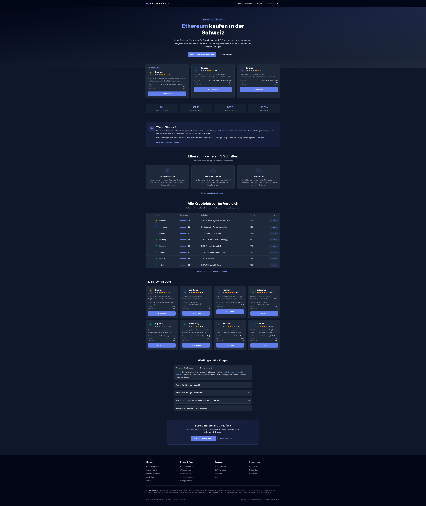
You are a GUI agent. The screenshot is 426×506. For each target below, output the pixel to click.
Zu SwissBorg (196, 345)
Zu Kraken (259, 89)
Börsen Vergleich (186, 466)
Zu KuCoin (230, 345)
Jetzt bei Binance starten (203, 438)
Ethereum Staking (221, 466)
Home (240, 3)
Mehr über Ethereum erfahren (167, 142)
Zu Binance (167, 94)
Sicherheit (218, 474)
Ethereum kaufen (152, 470)
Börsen (259, 3)
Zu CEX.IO (264, 345)
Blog (278, 3)
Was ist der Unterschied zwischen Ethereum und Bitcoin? (198, 400)
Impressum (253, 466)
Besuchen (274, 221)
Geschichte (150, 477)
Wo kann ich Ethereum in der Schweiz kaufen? (194, 368)
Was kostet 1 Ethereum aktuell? (188, 385)
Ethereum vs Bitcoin (153, 474)
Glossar (148, 481)
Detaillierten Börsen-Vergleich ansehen (212, 271)
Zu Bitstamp (264, 313)
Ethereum (248, 3)
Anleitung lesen (226, 438)
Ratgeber (268, 3)
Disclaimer (253, 474)
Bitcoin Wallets (185, 474)
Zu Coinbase (213, 89)
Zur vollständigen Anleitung (212, 193)
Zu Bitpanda (162, 345)
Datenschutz (253, 470)
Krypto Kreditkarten (187, 477)
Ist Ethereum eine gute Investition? (189, 393)
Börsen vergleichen (228, 54)
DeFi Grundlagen (221, 470)
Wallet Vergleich (186, 470)
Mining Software (186, 481)
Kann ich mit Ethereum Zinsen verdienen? (192, 408)
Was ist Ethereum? (152, 466)
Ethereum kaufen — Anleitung (202, 54)
